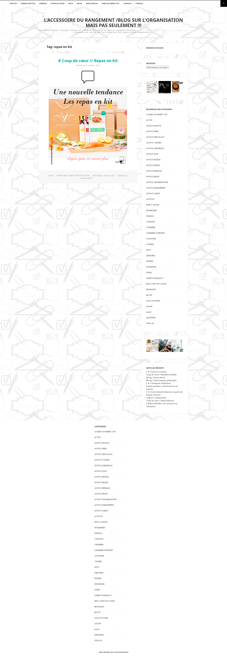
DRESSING (150, 255)
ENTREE (149, 261)
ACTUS (149, 120)
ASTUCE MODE (152, 176)
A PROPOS (127, 3)
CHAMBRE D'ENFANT (155, 233)
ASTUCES (13, 3)
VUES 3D (150, 323)
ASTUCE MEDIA (153, 165)
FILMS (149, 272)
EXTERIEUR (151, 267)
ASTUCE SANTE (153, 193)
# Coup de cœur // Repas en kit (88, 60)
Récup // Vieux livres (155, 377)
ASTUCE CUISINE (153, 142)
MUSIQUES (151, 289)
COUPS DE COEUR (58, 3)
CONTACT (139, 3)
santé (148, 312)
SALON (149, 306)
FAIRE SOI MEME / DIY (110, 3)
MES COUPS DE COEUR (79, 175)
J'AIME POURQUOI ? (155, 278)
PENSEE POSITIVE (28, 3)
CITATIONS (151, 238)
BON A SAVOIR (92, 3)
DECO (70, 3)
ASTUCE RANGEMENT (156, 188)
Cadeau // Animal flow (156, 397)
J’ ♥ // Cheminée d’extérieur (158, 383)
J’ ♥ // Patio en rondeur (156, 371)
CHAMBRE (150, 227)
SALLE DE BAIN (153, 300)
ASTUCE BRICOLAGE (155, 137)
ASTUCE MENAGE (154, 171)
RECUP (79, 3)
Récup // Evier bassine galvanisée (161, 380)
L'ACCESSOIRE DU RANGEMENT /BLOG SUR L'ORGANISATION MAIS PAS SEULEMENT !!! (113, 22)
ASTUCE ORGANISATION (157, 182)
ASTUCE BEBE (152, 131)
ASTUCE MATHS (153, 159)
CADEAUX (43, 3)
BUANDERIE (151, 210)
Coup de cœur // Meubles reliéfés (161, 374)
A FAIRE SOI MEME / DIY (156, 114)
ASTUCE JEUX (152, 154)
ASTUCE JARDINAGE (155, 148)
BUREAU (150, 216)
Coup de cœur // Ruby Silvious (160, 400)
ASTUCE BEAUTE (153, 125)
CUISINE (150, 244)
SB (52, 175)
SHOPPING (151, 317)
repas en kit (108, 175)
